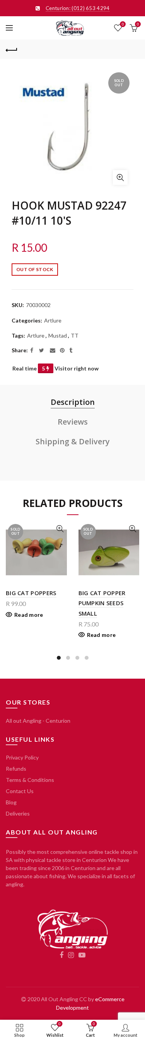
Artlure (52, 320)
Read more (28, 614)
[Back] (11, 49)
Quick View (60, 529)
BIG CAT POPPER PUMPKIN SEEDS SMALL (102, 603)
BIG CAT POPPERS (31, 593)
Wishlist (123, 24)
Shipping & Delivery (73, 441)
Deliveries (18, 813)
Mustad (57, 335)
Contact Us (20, 791)
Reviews (73, 421)
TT (74, 335)
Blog (11, 802)
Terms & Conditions (30, 779)
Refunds (16, 768)
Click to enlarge (120, 177)
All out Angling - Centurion (38, 720)
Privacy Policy (22, 757)
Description (73, 402)
